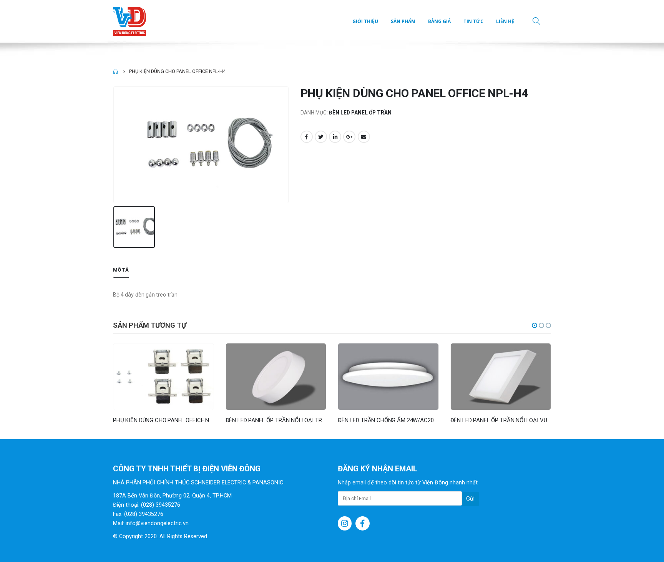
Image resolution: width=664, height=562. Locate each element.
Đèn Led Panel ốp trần (360, 112)
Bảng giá (439, 21)
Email (364, 137)
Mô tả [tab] (121, 270)
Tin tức (473, 21)
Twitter (321, 137)
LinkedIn (335, 137)
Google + (349, 137)
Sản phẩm (403, 21)
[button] (534, 325)
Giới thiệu (365, 21)
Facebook (306, 137)
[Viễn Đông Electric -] (131, 21)
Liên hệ (505, 21)
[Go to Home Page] (115, 71)
